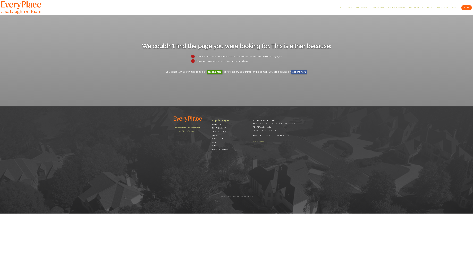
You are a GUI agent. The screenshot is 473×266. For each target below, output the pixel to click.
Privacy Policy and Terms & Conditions (236, 196)
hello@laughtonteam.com (274, 135)
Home (466, 7)
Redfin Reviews (396, 7)
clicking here (214, 72)
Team (429, 7)
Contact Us (442, 7)
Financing (361, 7)
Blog (454, 7)
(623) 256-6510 (268, 131)
